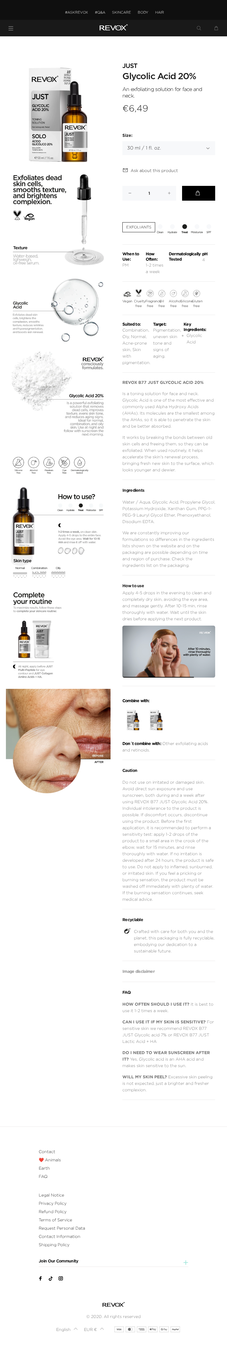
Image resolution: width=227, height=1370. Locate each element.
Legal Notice (51, 1195)
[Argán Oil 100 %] (133, 720)
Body (143, 12)
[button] (67, 1329)
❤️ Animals (50, 1160)
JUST (129, 66)
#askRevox (76, 12)
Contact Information (59, 1236)
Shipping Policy (54, 1244)
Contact (47, 1151)
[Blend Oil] (156, 720)
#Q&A (100, 12)
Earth (44, 1168)
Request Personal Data (62, 1228)
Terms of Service (55, 1220)
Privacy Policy (53, 1203)
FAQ (43, 1176)
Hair (159, 12)
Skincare (121, 12)
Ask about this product (154, 170)
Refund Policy (53, 1211)
